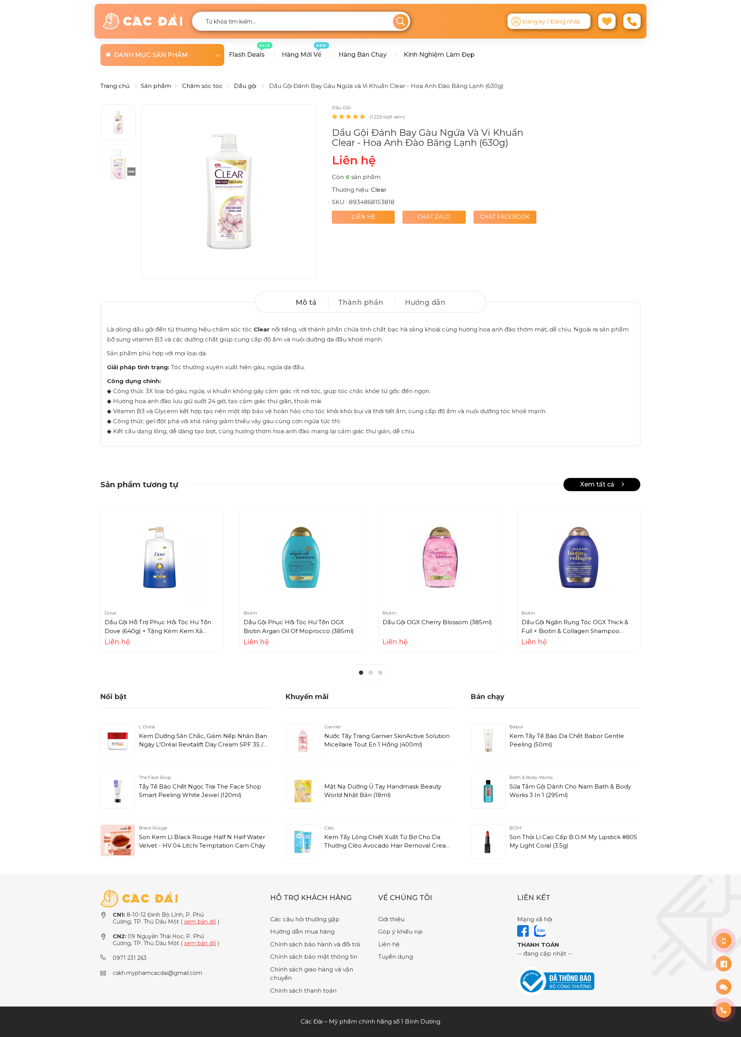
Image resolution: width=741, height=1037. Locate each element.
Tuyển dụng (395, 956)
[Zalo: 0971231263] (723, 987)
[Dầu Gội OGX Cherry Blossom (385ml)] (439, 557)
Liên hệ (363, 216)
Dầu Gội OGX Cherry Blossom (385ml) (437, 622)
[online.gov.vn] (555, 980)
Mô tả (306, 302)
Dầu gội (245, 86)
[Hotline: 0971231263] (723, 940)
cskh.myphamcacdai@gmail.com (157, 972)
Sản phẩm (156, 86)
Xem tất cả (598, 484)
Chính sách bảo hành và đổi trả (315, 944)
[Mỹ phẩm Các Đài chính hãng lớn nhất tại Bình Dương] (139, 898)
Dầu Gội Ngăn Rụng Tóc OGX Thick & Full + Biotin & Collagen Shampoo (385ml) (574, 630)
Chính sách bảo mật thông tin (313, 956)
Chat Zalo (434, 216)
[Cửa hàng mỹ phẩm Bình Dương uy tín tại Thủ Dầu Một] (142, 21)
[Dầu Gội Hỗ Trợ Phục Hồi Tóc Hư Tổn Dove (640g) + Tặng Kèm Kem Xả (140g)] (162, 557)
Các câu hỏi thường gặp (305, 919)
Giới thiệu (391, 919)
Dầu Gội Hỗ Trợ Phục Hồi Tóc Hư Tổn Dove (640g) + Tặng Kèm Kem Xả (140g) (158, 630)
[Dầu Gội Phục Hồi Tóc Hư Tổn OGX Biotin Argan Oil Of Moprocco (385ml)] (301, 557)
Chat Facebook (505, 216)
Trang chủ (115, 86)
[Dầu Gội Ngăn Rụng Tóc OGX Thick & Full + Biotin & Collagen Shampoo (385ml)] (578, 557)
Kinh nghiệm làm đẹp (439, 54)
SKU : (339, 202)
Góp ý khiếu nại (400, 931)
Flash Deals (250, 51)
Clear (378, 189)
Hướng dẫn (425, 302)
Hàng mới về (304, 51)
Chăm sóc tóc (202, 86)
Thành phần (360, 302)
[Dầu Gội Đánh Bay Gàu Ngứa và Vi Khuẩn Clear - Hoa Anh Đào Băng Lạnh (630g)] (228, 191)
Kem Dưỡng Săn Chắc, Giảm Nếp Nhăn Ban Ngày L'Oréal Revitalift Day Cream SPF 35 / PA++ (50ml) (203, 744)
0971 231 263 (130, 957)
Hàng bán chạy (362, 54)
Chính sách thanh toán (303, 990)
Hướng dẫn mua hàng (302, 931)
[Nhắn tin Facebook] (723, 963)
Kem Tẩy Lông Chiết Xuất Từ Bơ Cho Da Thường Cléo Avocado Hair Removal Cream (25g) (388, 845)
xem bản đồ (200, 921)
